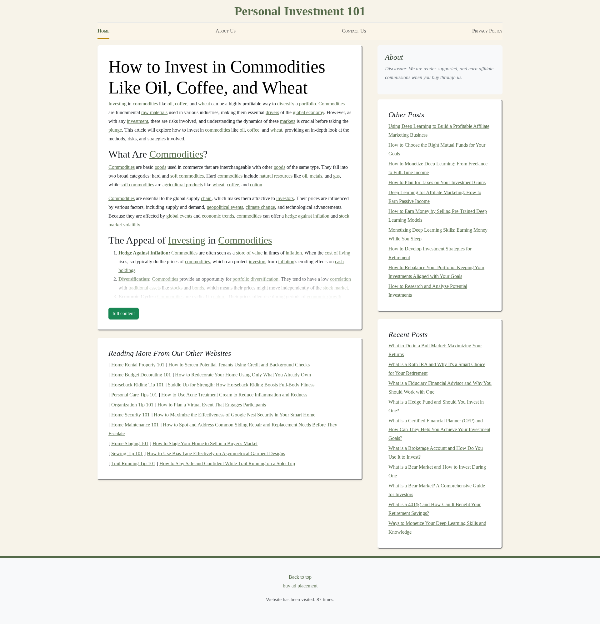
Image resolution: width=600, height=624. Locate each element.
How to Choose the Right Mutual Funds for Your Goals (436, 149)
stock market (335, 287)
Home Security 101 (130, 414)
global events (179, 216)
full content (123, 313)
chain (206, 198)
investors (285, 198)
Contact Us (354, 30)
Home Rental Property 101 (137, 364)
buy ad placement (300, 585)
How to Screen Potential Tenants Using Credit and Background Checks (239, 364)
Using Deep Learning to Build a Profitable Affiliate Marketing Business (438, 130)
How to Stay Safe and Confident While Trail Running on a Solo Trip (227, 463)
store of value (249, 252)
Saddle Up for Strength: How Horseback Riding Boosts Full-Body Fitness (241, 384)
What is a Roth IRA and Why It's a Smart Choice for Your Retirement (436, 369)
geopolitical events (225, 207)
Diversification (133, 279)
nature (219, 296)
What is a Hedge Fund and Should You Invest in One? (436, 406)
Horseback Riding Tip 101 (137, 384)
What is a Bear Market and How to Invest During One (437, 471)
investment (137, 121)
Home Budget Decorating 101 (141, 374)
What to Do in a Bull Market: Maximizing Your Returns (435, 350)
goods (160, 167)
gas (336, 176)
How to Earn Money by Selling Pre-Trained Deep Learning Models (437, 216)
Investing (117, 103)
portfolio (307, 103)
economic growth (324, 296)
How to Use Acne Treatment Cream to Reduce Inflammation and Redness (234, 394)
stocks (176, 287)
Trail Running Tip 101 (133, 463)
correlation (340, 279)
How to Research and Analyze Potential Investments (427, 291)
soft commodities (187, 176)
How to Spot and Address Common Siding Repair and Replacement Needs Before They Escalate (222, 429)
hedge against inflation (307, 216)
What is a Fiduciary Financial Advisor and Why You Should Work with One (440, 387)
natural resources (275, 176)
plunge (115, 130)
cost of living (337, 252)
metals (316, 176)
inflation (294, 252)
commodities (145, 103)
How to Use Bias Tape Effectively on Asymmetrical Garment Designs (216, 453)
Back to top (300, 577)
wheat (204, 103)
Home (103, 30)
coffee (181, 103)
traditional (138, 287)
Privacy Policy (487, 30)
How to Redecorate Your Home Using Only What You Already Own (243, 374)
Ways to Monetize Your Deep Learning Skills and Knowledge (437, 528)
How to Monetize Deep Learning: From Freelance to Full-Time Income (438, 168)
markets (287, 121)
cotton (256, 184)
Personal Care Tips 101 (134, 394)
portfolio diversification (255, 279)
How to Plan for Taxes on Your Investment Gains (437, 182)
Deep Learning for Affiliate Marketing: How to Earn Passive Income (434, 197)
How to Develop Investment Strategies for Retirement (430, 253)
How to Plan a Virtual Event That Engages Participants (212, 404)
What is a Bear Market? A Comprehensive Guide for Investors (436, 490)
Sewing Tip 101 (127, 453)
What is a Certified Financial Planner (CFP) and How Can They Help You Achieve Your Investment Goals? (439, 429)
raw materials (154, 112)
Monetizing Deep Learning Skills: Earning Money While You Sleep (438, 234)
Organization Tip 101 (132, 404)
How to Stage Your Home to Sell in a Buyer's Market (205, 443)
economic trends (218, 216)
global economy (308, 112)
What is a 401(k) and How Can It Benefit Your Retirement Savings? (434, 509)
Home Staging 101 (129, 443)
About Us (226, 30)
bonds (198, 287)
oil (170, 103)
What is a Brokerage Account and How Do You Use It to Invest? (435, 452)
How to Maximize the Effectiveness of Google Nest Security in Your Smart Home (234, 414)
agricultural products (182, 184)
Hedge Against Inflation (143, 252)
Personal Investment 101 (300, 11)
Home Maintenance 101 (135, 424)
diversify (285, 103)
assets (155, 287)
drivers (272, 112)
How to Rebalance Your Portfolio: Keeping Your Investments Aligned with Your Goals (436, 272)
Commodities (331, 103)
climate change (260, 207)
